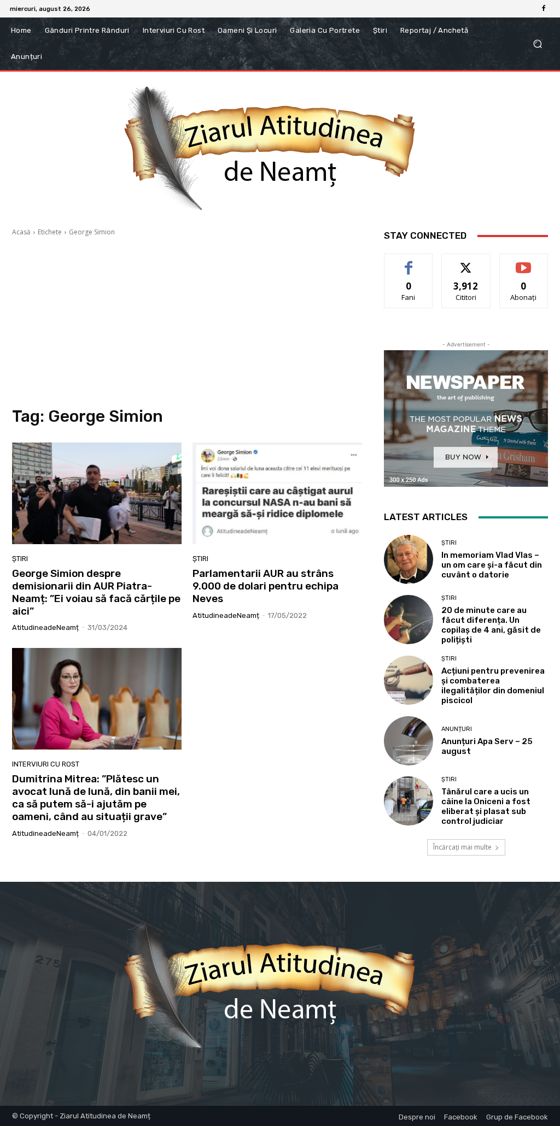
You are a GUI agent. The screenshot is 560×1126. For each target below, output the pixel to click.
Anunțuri (456, 729)
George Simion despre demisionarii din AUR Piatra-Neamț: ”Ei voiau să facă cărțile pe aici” (96, 592)
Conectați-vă (466, 262)
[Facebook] (543, 8)
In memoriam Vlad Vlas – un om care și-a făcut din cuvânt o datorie (491, 565)
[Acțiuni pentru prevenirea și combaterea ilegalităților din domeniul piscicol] (408, 680)
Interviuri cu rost (45, 764)
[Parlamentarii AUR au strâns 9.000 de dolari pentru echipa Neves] (277, 493)
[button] (537, 44)
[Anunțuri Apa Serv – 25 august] (408, 740)
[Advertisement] (187, 321)
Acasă (21, 232)
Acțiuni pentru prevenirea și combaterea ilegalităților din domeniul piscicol (493, 685)
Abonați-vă (524, 262)
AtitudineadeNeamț (45, 627)
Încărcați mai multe (462, 847)
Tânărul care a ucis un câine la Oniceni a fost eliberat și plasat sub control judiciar (485, 806)
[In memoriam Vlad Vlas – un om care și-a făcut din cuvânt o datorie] (408, 559)
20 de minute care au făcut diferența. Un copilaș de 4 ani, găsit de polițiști (491, 625)
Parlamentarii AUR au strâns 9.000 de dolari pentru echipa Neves (265, 586)
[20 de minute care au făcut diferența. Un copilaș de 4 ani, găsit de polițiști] (408, 619)
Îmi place (408, 262)
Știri (20, 558)
